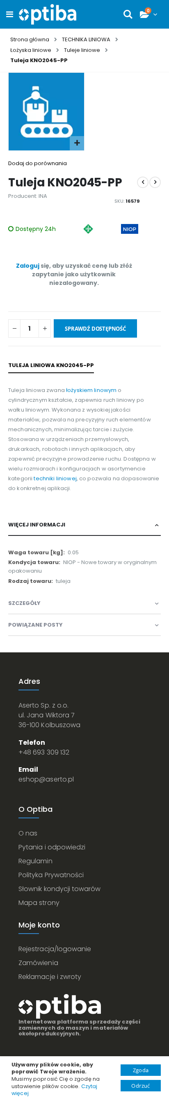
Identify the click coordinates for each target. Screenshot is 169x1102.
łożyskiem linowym (91, 390)
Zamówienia (38, 963)
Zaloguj (27, 266)
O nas (27, 833)
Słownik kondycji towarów (59, 889)
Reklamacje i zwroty (49, 976)
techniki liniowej (54, 478)
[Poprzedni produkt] (142, 182)
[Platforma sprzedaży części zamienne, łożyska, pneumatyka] (47, 14)
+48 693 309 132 (43, 752)
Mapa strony (38, 902)
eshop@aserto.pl (46, 779)
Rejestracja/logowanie (54, 949)
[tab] (84, 525)
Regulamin (35, 861)
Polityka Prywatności (51, 875)
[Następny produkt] (155, 182)
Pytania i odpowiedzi (51, 847)
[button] (77, 143)
